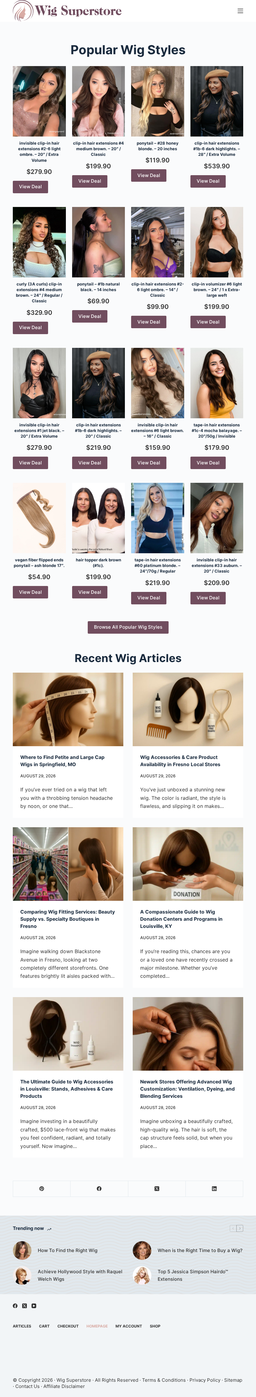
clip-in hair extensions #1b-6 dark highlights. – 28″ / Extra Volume (216, 149)
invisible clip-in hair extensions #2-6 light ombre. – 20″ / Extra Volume (39, 152)
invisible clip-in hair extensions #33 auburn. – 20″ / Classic (217, 565)
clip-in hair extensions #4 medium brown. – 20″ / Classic (98, 149)
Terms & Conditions (164, 1380)
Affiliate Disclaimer (64, 1386)
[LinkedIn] (214, 1189)
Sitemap (233, 1380)
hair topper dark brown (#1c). (98, 562)
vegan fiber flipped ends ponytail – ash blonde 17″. (39, 562)
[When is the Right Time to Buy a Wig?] (142, 1250)
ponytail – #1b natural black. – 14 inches (98, 286)
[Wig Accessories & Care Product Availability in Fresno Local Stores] (188, 709)
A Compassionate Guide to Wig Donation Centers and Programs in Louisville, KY (181, 919)
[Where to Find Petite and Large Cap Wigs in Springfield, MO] (68, 709)
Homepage (97, 1326)
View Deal (30, 187)
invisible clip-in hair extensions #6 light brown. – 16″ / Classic (157, 430)
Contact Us (27, 1386)
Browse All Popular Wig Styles (128, 627)
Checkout (68, 1326)
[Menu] (240, 11)
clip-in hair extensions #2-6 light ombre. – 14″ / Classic (157, 289)
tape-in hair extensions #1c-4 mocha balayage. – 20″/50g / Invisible (217, 430)
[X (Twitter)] (157, 1189)
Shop (155, 1326)
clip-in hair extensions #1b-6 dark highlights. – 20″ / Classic (98, 430)
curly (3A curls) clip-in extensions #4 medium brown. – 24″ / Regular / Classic (39, 292)
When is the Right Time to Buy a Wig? (200, 1250)
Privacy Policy (205, 1380)
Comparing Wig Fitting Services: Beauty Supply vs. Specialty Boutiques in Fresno (67, 919)
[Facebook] (99, 1189)
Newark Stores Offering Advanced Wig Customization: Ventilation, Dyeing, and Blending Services (187, 1089)
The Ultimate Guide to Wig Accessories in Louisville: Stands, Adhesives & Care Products (66, 1089)
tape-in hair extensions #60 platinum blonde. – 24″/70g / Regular (158, 565)
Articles (22, 1326)
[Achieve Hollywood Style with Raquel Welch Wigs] (22, 1275)
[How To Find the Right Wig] (22, 1250)
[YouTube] (34, 1305)
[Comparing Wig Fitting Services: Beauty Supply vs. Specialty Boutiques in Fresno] (68, 864)
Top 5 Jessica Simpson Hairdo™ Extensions (193, 1275)
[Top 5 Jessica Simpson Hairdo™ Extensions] (142, 1275)
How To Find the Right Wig (67, 1250)
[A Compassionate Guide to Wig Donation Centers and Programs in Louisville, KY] (188, 864)
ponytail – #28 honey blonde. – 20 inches (158, 146)
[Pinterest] (42, 1189)
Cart (44, 1326)
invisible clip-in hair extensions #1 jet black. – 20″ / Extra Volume (39, 430)
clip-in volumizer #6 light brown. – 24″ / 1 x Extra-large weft (217, 289)
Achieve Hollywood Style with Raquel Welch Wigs (80, 1275)
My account (129, 1326)
